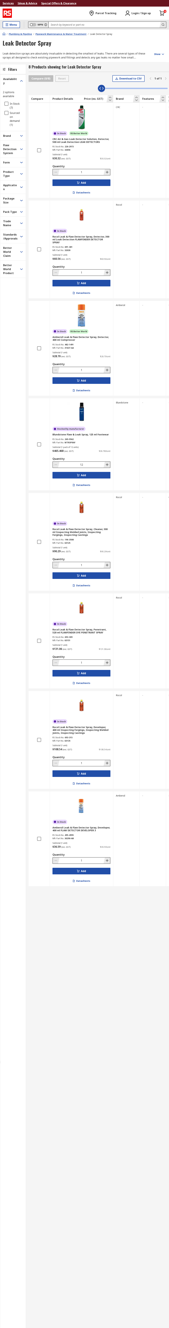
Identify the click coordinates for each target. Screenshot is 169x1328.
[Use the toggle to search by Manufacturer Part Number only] (45, 24)
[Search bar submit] (162, 25)
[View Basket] (162, 13)
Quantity (58, 166)
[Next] (165, 78)
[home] (4, 34)
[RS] (7, 13)
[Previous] (150, 78)
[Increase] (106, 172)
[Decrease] (56, 172)
